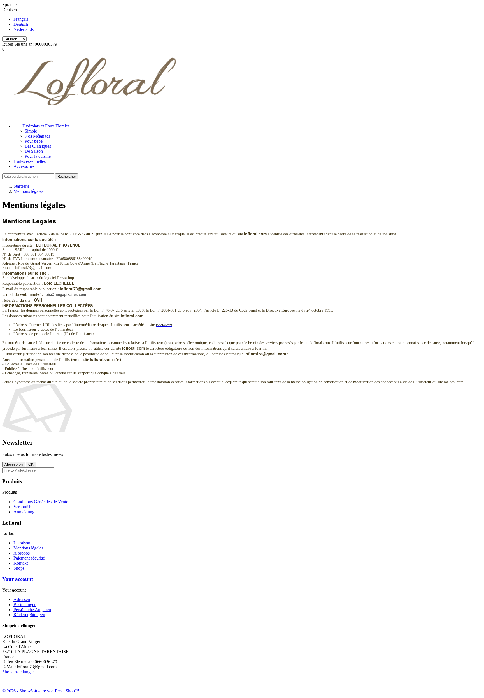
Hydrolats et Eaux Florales (41, 126)
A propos (21, 553)
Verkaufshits (24, 506)
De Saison (34, 151)
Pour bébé (34, 141)
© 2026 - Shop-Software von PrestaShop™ (40, 690)
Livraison (21, 543)
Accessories (23, 166)
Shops (18, 568)
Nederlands (23, 29)
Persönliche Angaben (32, 609)
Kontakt (20, 563)
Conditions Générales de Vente (40, 501)
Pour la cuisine (38, 156)
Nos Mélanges (37, 136)
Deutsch (20, 24)
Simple (31, 131)
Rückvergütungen (29, 614)
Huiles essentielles (29, 161)
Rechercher (66, 176)
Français (20, 19)
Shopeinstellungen (18, 671)
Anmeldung (23, 511)
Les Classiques (38, 146)
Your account (17, 579)
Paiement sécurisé (29, 558)
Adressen (21, 599)
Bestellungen (24, 604)
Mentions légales (28, 548)
